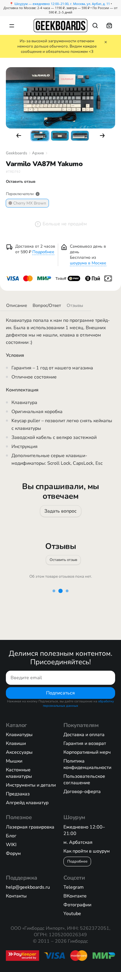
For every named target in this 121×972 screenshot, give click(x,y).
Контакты (16, 896)
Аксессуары (19, 752)
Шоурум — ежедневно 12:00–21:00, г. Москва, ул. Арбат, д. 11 (62, 3)
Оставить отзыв (63, 559)
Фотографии (77, 905)
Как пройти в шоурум (86, 851)
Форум (13, 853)
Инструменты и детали (31, 785)
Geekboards (16, 153)
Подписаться (60, 693)
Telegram (73, 887)
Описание (16, 305)
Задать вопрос (60, 511)
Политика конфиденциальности (87, 764)
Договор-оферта (82, 791)
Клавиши (16, 743)
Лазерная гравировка (30, 827)
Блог (11, 836)
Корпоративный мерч (87, 752)
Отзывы (75, 305)
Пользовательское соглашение (84, 779)
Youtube (72, 913)
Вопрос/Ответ (47, 305)
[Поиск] (95, 25)
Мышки (14, 761)
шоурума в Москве (88, 263)
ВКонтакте (75, 896)
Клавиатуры (19, 734)
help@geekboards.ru (28, 887)
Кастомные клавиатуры (19, 773)
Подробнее (43, 252)
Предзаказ (18, 794)
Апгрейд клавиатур (27, 802)
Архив (38, 153)
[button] (18, 135)
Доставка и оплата (84, 734)
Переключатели (20, 194)
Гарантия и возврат (84, 743)
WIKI (11, 844)
